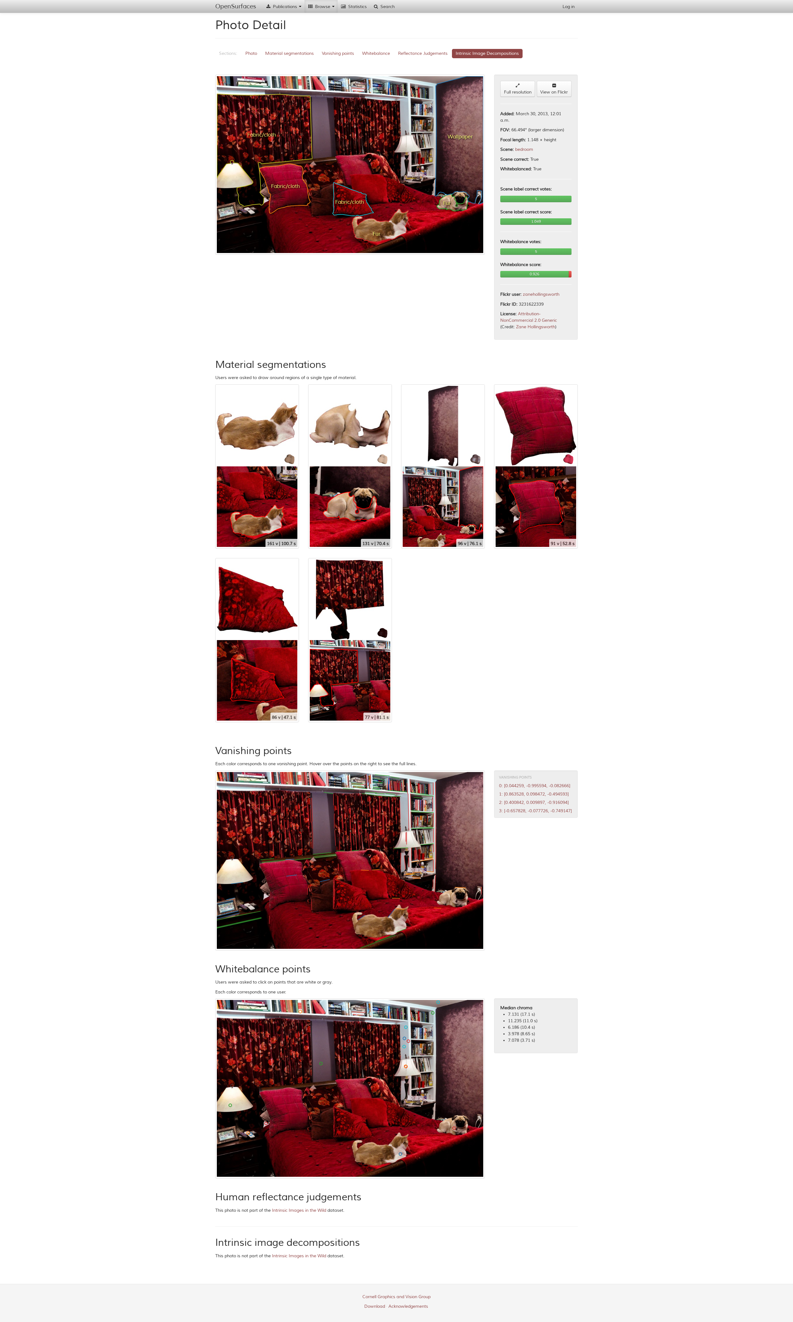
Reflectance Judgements (423, 53)
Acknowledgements (408, 1306)
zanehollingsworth (541, 294)
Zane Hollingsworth (535, 326)
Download (374, 1306)
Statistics (357, 6)
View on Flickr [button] (554, 92)
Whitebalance (376, 53)
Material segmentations (289, 53)
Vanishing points (338, 53)
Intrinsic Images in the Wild (299, 1210)
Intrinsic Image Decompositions (487, 53)
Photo (251, 53)
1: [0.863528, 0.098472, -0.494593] (534, 794)
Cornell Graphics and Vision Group (396, 1296)
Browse (322, 6)
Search (387, 6)
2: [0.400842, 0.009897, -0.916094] (534, 802)
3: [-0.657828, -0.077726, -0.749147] (535, 811)
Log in (569, 6)
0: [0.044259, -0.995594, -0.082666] (534, 785)
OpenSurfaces (235, 6)
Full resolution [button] (518, 92)
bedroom (524, 149)
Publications (285, 6)
